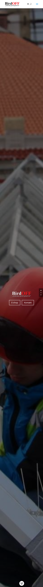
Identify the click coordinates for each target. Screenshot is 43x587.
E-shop (14, 302)
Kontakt (28, 302)
